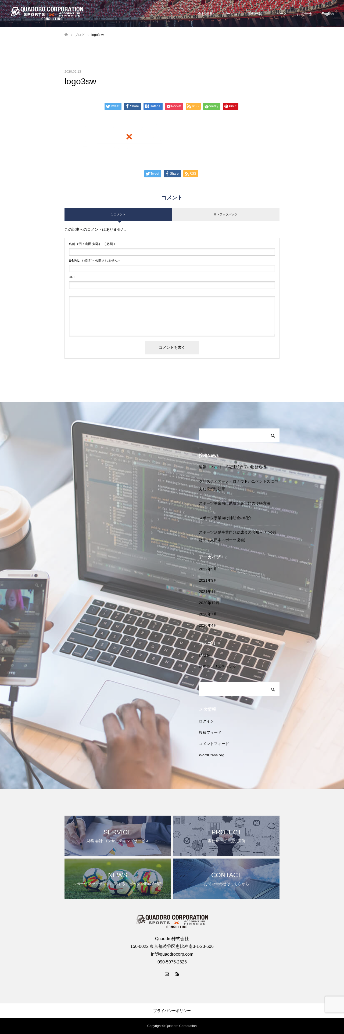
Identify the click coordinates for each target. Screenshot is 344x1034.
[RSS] (177, 974)
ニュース (279, 14)
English (327, 14)
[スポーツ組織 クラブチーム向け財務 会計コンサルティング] (47, 13)
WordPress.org (211, 755)
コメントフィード (214, 744)
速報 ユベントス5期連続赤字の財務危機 (232, 467)
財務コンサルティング (217, 666)
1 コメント (118, 214)
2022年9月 (208, 569)
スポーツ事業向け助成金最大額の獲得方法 (234, 503)
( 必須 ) (92, 243)
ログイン (206, 721)
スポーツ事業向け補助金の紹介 (225, 518)
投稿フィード (210, 732)
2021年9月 (208, 580)
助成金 (204, 655)
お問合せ (304, 14)
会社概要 (205, 14)
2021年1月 (208, 591)
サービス (230, 14)
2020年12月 (209, 603)
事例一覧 (254, 14)
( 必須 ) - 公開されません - (94, 260)
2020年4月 (208, 625)
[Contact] (166, 974)
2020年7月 (208, 614)
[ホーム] (66, 34)
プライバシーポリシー (172, 1011)
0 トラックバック (225, 214)
